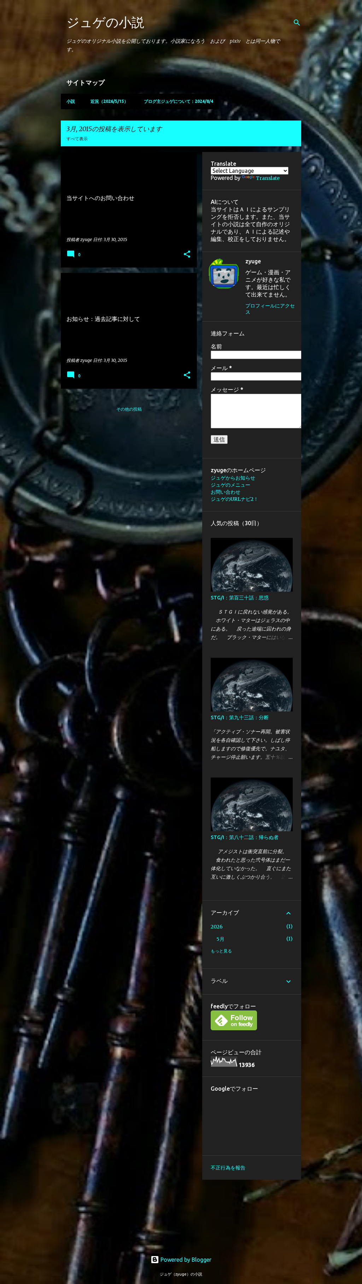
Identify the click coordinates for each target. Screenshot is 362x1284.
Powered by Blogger (185, 1259)
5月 (220, 939)
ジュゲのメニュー (230, 485)
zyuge (253, 261)
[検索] (297, 22)
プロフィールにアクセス (270, 309)
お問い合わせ (225, 492)
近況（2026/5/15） (109, 101)
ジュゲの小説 (105, 22)
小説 (70, 101)
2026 (217, 927)
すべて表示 (77, 138)
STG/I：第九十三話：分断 (240, 717)
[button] (187, 254)
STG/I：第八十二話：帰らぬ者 (245, 837)
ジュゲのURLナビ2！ (234, 499)
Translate (268, 178)
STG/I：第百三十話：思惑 (240, 597)
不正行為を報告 (228, 1168)
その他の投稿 (129, 409)
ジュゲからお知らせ (233, 478)
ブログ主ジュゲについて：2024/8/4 (178, 101)
